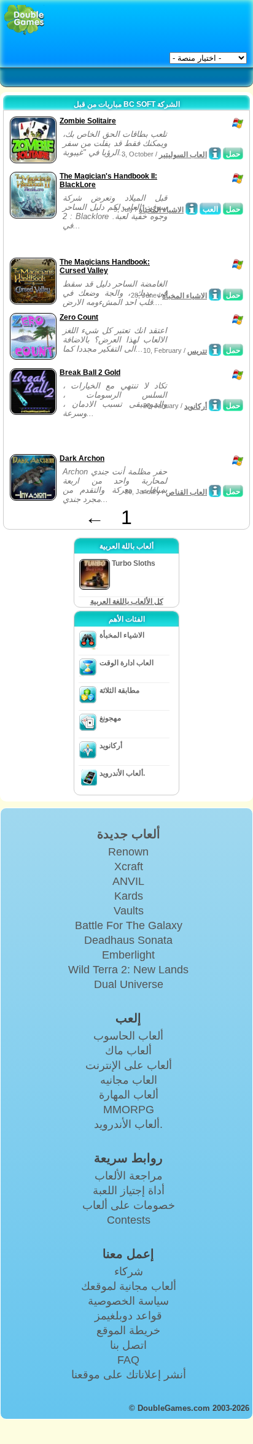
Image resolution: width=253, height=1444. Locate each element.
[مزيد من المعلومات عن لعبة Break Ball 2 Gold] (215, 405)
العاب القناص (186, 492)
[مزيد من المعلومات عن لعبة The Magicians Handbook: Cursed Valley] (215, 294)
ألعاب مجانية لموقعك (128, 1286)
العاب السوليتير (183, 154)
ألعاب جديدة (128, 834)
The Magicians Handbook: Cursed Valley (105, 266)
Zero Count (79, 317)
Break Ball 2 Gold (90, 372)
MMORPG (128, 1109)
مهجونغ (110, 718)
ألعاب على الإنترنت (128, 1065)
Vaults (129, 911)
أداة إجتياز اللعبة (129, 1190)
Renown (128, 852)
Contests (128, 1220)
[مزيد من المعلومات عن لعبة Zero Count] (215, 350)
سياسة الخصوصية (128, 1301)
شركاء (128, 1271)
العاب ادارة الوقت (126, 662)
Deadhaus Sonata (128, 940)
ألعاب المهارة (128, 1095)
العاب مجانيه (128, 1080)
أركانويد (195, 406)
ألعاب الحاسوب (128, 1036)
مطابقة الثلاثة (119, 690)
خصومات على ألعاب (128, 1205)
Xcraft (128, 866)
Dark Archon (82, 458)
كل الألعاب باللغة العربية (126, 601)
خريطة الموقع (128, 1330)
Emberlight (128, 955)
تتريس (197, 351)
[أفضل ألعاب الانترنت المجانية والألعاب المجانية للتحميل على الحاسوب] (24, 20)
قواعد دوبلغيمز (128, 1316)
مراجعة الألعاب (129, 1176)
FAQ (128, 1360)
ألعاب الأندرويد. (122, 773)
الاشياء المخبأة (161, 210)
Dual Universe (128, 984)
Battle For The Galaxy (128, 925)
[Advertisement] (105, 239)
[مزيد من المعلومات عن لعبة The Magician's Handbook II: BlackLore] (191, 209)
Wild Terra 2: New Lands (128, 969)
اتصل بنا (128, 1345)
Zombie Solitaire (88, 121)
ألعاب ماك (128, 1050)
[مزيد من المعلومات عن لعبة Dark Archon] (215, 491)
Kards (128, 896)
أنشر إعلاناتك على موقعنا (128, 1375)
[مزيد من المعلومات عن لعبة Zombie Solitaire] (215, 153)
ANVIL (128, 881)
